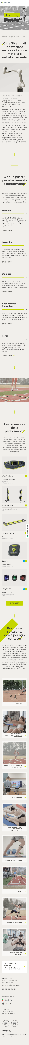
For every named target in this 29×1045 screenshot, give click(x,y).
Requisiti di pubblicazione (8, 1013)
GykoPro (5, 561)
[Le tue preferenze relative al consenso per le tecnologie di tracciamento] (27, 531)
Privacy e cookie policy (7, 1011)
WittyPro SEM (7, 589)
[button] (3, 388)
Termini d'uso (5, 1009)
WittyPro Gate (7, 505)
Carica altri (14, 603)
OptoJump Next (8, 533)
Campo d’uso (7, 230)
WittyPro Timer (7, 476)
